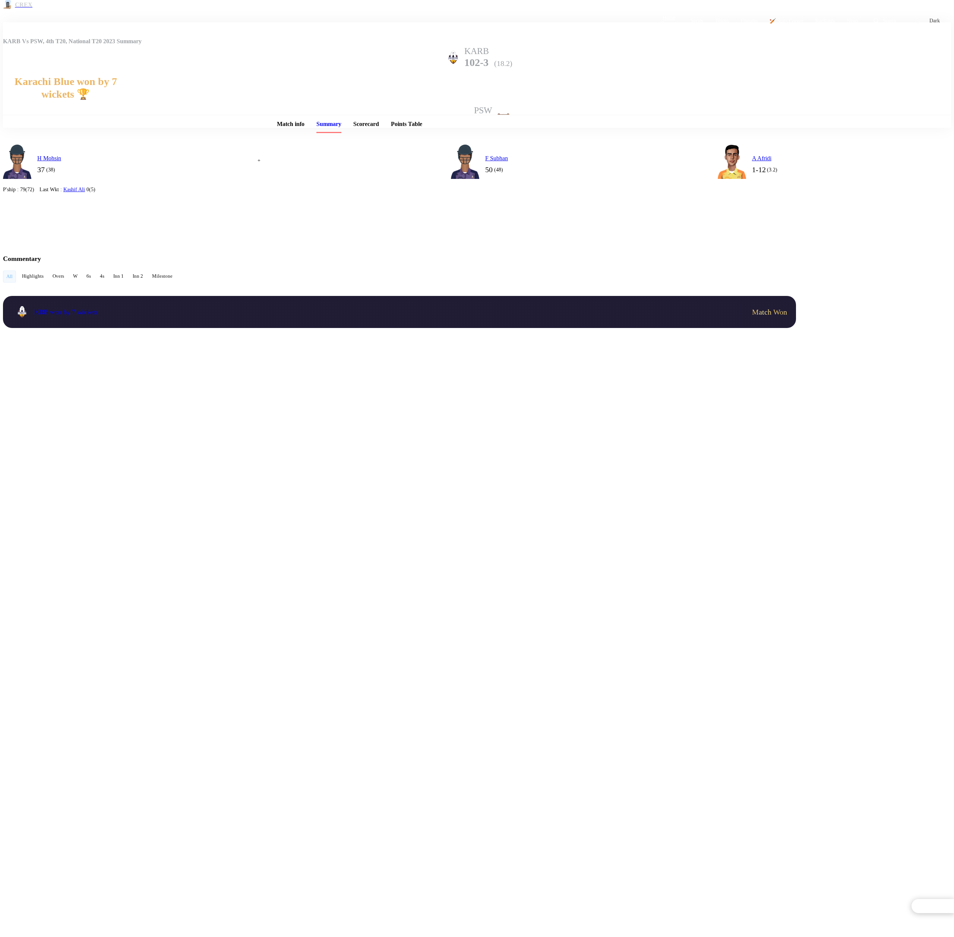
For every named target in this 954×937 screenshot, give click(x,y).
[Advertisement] (860, 189)
